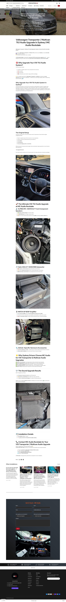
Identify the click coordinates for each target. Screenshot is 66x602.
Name (17, 505)
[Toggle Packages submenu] (13, 5)
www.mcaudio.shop (25, 453)
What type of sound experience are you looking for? (42, 514)
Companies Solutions (16, 7)
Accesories (42, 5)
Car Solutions (38, 576)
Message (17, 518)
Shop (37, 574)
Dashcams (18, 5)
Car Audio (30, 5)
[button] (59, 3)
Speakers (29, 583)
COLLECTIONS (56, 0)
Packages (11, 5)
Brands (37, 580)
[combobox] (15, 3)
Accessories (30, 576)
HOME (7, 5)
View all (58, 464)
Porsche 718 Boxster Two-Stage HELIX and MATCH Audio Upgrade (53, 476)
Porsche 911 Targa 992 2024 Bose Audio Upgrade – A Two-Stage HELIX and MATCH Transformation (12, 469)
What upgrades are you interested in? (21, 514)
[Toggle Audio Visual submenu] (26, 5)
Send (18, 528)
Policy (29, 587)
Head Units (30, 580)
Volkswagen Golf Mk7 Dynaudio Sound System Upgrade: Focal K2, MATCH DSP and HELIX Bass (39, 476)
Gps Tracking (36, 5)
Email (34, 505)
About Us (49, 5)
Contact (55, 5)
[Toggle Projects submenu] (9, 7)
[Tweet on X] (19, 460)
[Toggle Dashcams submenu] (20, 5)
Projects (7, 7)
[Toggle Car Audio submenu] (32, 5)
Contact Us (23, 7)
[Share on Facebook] (21, 460)
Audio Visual (24, 5)
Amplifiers (29, 574)
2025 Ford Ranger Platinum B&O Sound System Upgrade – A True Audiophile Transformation (26, 476)
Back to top (33, 567)
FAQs (52, 0)
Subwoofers (30, 585)
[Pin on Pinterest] (23, 460)
